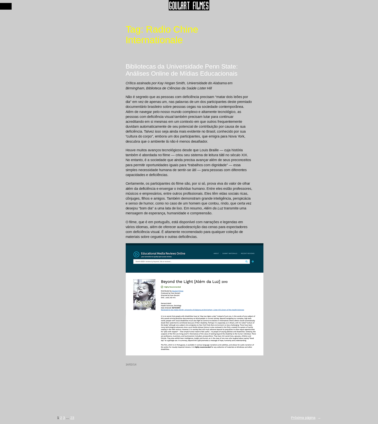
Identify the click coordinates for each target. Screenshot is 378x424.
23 (72, 418)
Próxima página (306, 418)
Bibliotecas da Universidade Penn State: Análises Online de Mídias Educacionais (182, 70)
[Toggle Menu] (6, 6)
